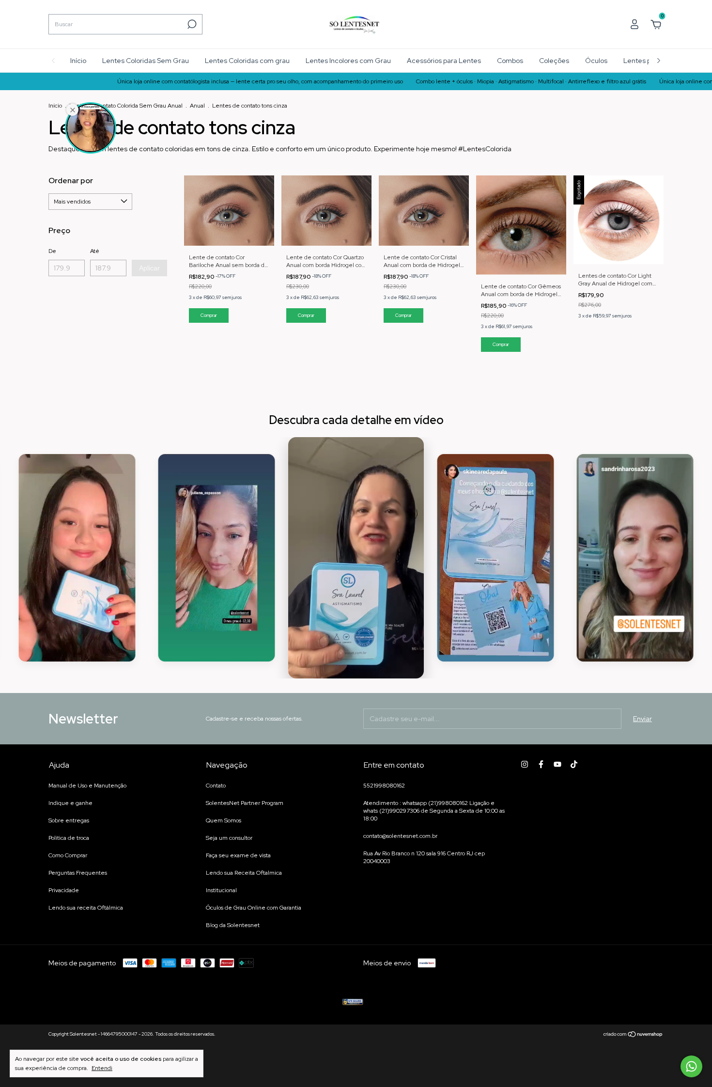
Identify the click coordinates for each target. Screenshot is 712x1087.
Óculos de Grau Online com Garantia (253, 908)
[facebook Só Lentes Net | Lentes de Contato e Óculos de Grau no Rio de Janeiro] (541, 764)
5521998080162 (384, 785)
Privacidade (63, 890)
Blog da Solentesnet (233, 925)
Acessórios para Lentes (444, 60)
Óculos (596, 60)
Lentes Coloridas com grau (247, 60)
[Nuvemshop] (633, 1035)
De (52, 251)
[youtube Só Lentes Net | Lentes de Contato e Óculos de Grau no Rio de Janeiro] (557, 764)
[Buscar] (191, 24)
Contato (216, 785)
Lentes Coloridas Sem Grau (145, 60)
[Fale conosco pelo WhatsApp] (691, 1066)
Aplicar (149, 268)
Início (78, 60)
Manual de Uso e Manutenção (87, 785)
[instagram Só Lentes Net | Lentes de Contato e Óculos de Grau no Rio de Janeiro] (524, 764)
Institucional (221, 890)
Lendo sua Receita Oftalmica (244, 873)
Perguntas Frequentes (77, 873)
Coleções (554, 60)
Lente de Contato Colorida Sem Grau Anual (126, 106)
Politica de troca (68, 838)
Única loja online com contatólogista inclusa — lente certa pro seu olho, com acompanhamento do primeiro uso (220, 81)
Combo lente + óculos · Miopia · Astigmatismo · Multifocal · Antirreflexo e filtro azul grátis (491, 81)
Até (94, 251)
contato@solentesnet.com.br (400, 836)
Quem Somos (223, 820)
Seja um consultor (229, 838)
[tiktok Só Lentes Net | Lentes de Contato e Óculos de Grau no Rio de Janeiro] (574, 764)
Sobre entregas (68, 820)
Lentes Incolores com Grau (348, 60)
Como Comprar (67, 855)
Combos (510, 60)
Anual (198, 106)
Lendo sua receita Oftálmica (85, 908)
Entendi (102, 1068)
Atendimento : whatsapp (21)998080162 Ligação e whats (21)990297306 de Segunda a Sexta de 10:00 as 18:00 (434, 810)
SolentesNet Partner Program (244, 803)
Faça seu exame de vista (238, 855)
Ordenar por (70, 180)
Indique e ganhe (70, 803)
